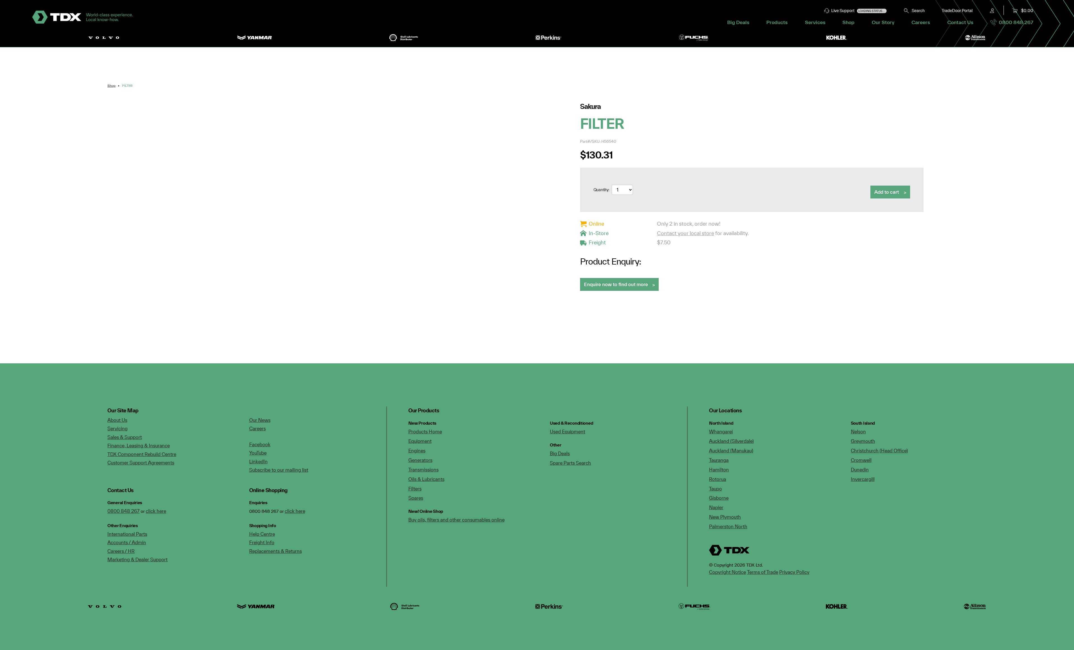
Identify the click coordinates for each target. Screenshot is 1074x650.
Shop (848, 22)
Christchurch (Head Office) (879, 450)
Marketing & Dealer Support (137, 559)
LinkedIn (258, 461)
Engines (416, 450)
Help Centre (262, 534)
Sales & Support (124, 437)
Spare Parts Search (570, 463)
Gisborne (719, 498)
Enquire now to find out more (616, 284)
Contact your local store (685, 233)
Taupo (715, 488)
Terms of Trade (762, 572)
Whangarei (721, 431)
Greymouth (863, 441)
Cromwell (861, 460)
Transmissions (423, 469)
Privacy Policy (794, 572)
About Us (117, 420)
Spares (415, 498)
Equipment (420, 441)
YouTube (258, 452)
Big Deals (738, 22)
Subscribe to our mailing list (278, 470)
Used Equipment (567, 431)
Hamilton (719, 469)
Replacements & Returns (275, 551)
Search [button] (917, 10)
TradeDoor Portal (957, 10)
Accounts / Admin (126, 542)
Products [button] (777, 22)
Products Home (425, 431)
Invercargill (863, 479)
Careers (921, 22)
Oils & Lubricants (426, 479)
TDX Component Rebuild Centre (141, 454)
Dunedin (860, 469)
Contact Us (960, 22)
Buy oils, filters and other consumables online (456, 519)
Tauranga (719, 460)
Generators (420, 460)
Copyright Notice (727, 572)
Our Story (883, 22)
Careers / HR (121, 551)
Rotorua (717, 479)
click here (156, 511)
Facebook (259, 444)
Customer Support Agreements (140, 462)
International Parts (127, 534)
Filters (414, 488)
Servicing (117, 428)
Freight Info (261, 542)
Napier (716, 507)
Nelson (858, 431)
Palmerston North (728, 526)
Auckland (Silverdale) (731, 441)
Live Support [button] (857, 10)
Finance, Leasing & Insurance (138, 445)
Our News (259, 420)
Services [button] (815, 22)
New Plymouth (725, 517)
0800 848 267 (1015, 22)
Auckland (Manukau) (731, 450)
